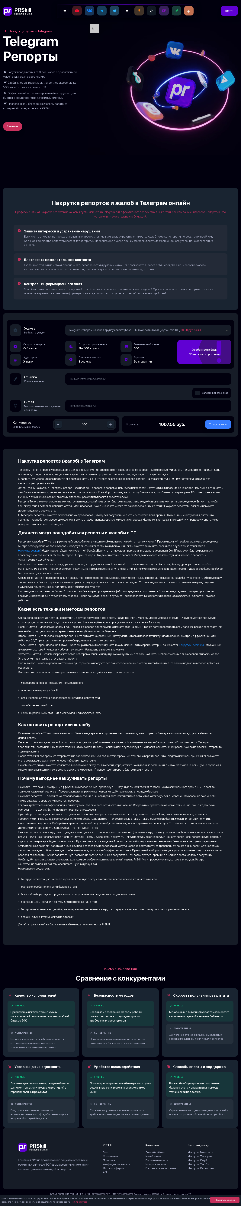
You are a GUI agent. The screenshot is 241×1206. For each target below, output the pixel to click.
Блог (106, 1152)
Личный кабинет (155, 1152)
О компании (110, 1156)
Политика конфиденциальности (116, 1162)
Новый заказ (153, 1156)
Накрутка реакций (30, 550)
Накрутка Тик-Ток (199, 1164)
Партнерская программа (161, 1168)
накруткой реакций (191, 645)
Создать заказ (218, 424)
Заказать (12, 126)
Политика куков (79, 1202)
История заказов (156, 1164)
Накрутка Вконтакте (200, 1152)
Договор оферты (113, 1168)
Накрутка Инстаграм (201, 1168)
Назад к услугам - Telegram (30, 31)
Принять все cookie (225, 1200)
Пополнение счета (157, 1160)
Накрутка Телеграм (200, 1156)
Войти (229, 10)
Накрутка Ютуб (197, 1160)
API (105, 1172)
